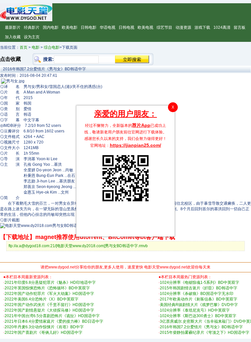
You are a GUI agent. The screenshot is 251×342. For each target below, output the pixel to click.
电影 (36, 47)
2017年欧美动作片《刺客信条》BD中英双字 (198, 299)
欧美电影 (69, 27)
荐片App (141, 125)
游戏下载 (202, 27)
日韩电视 (126, 27)
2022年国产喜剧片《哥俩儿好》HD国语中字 (43, 332)
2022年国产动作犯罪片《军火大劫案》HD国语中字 (49, 293)
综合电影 (51, 47)
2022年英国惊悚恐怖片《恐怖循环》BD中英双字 (47, 288)
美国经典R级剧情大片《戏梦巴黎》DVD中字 (199, 304)
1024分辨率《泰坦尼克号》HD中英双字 (195, 310)
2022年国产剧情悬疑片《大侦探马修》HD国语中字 (49, 310)
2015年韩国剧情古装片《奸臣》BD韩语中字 (198, 288)
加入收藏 (13, 37)
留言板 (239, 27)
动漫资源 (183, 27)
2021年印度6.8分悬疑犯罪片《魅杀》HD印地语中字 (50, 282)
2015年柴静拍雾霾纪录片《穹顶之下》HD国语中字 (204, 332)
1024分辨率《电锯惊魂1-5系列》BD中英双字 (199, 282)
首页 (23, 47)
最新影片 (13, 27)
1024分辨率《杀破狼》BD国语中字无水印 (196, 293)
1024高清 (221, 27)
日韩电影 (88, 27)
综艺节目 (164, 27)
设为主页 (32, 37)
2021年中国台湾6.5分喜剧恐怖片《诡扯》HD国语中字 (52, 316)
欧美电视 (145, 27)
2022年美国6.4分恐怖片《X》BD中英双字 (41, 299)
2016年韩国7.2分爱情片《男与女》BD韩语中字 (201, 327)
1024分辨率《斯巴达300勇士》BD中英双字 (198, 316)
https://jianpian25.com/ (135, 145)
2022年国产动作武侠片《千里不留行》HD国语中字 (49, 304)
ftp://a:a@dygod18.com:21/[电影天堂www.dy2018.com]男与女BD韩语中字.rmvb (78, 246)
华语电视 (107, 27)
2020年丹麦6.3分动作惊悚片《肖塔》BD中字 (44, 327)
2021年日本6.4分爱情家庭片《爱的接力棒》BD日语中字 (54, 321)
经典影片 (32, 27)
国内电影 (51, 27)
